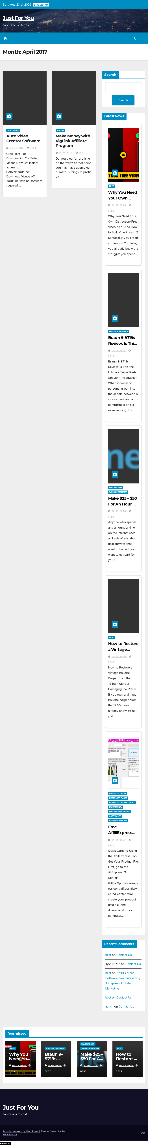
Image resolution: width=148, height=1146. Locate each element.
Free (111, 186)
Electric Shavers (118, 331)
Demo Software (117, 794)
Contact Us (124, 955)
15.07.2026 (119, 350)
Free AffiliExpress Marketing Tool (123, 832)
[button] (134, 38)
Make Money (115, 488)
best (33, 148)
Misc (111, 637)
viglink (60, 130)
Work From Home (118, 492)
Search (110, 75)
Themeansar (10, 1134)
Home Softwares (118, 798)
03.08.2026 (119, 205)
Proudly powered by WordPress (21, 1131)
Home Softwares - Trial (122, 803)
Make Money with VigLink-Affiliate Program (73, 141)
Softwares (13, 130)
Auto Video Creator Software (23, 138)
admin (109, 1006)
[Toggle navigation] (141, 38)
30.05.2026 (119, 511)
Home (142, 1132)
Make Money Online (119, 812)
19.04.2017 (66, 152)
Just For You (18, 18)
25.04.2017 (17, 148)
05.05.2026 (119, 656)
